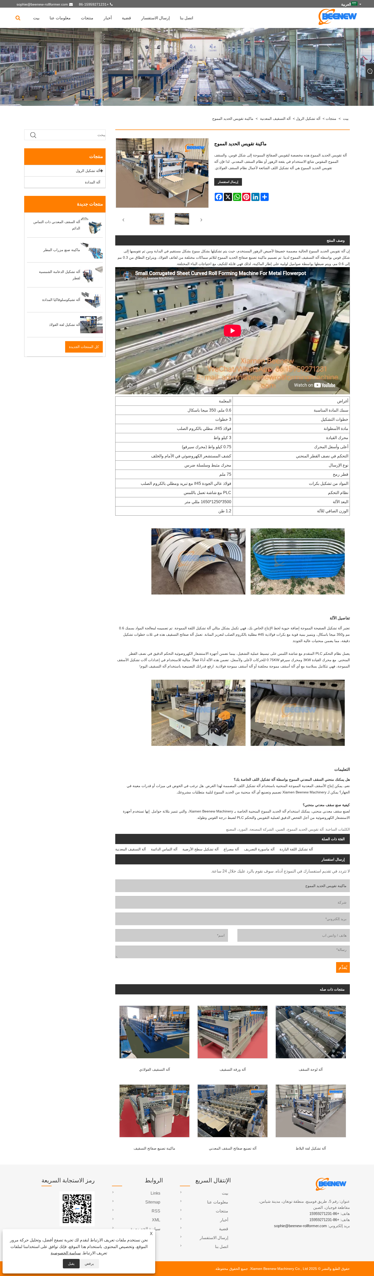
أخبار (108, 18)
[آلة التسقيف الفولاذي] (154, 1030)
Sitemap (152, 1202)
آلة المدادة (92, 182)
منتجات (87, 18)
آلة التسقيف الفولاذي (154, 1069)
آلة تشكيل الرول (308, 119)
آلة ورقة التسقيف (233, 1069)
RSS (156, 1211)
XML (156, 1220)
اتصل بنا (186, 18)
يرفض (89, 1264)
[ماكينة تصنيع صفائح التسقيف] (154, 1109)
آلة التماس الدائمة (164, 849)
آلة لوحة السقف (311, 1069)
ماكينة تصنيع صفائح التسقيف (154, 1148)
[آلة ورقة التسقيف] (233, 1030)
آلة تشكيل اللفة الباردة (296, 849)
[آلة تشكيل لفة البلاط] (311, 1109)
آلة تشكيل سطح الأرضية (200, 849)
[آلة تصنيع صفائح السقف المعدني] (233, 1109)
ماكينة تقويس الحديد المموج (232, 119)
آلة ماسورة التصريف (259, 849)
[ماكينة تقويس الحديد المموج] (156, 220)
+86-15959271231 (94, 4)
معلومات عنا (60, 18)
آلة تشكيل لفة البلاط (311, 1148)
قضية (126, 18)
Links (155, 1193)
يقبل (71, 1264)
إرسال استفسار (228, 182)
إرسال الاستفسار (155, 18)
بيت (36, 18)
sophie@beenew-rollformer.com (42, 4)
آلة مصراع (231, 849)
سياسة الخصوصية (66, 1253)
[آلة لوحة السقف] (311, 1030)
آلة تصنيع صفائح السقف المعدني (232, 1148)
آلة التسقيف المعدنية (275, 119)
